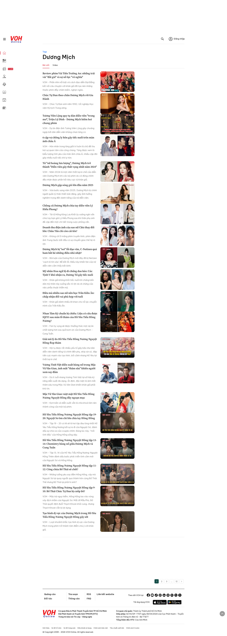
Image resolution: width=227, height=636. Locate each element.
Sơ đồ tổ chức (56, 628)
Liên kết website (105, 594)
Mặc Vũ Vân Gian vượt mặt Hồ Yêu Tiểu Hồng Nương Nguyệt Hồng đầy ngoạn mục (69, 395)
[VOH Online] (49, 614)
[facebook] (148, 595)
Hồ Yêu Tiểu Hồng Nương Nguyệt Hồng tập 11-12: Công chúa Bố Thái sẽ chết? (70, 467)
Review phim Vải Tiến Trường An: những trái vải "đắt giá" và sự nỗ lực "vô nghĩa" (69, 75)
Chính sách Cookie (132, 628)
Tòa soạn (73, 594)
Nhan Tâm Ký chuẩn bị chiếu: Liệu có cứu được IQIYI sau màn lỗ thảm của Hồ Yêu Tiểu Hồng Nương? (70, 317)
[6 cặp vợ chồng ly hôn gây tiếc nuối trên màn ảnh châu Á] (117, 146)
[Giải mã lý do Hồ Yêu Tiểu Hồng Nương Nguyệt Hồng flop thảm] (117, 347)
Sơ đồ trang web (69, 628)
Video (55, 65)
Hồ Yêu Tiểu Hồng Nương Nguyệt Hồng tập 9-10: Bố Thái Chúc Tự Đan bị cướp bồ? (69, 489)
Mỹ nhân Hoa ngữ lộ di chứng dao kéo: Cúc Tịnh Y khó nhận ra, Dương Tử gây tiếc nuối (68, 273)
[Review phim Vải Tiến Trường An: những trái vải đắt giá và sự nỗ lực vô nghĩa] (117, 81)
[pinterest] (160, 595)
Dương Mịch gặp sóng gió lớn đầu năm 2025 (68, 185)
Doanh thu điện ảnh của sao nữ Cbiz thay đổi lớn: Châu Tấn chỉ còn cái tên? (68, 229)
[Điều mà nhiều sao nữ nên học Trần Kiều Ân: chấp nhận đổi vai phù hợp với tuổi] (117, 301)
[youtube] (152, 595)
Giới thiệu (46, 628)
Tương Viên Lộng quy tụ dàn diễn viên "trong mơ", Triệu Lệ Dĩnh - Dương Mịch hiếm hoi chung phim (69, 119)
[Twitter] (175, 595)
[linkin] (164, 595)
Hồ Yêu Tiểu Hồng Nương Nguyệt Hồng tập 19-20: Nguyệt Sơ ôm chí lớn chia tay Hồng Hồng (70, 416)
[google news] (168, 595)
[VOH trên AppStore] (160, 602)
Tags (45, 52)
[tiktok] (156, 595)
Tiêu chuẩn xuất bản (117, 628)
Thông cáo (74, 598)
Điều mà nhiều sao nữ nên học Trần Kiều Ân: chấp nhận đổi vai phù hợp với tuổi (68, 294)
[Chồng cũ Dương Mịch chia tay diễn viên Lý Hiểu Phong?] (117, 214)
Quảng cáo (50, 594)
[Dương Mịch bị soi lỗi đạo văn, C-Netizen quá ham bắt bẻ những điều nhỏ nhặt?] (117, 257)
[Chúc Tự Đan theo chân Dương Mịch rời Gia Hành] (117, 103)
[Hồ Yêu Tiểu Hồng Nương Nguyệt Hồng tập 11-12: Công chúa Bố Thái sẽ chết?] (117, 474)
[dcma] (172, 595)
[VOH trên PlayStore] (174, 602)
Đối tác (48, 598)
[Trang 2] (181, 581)
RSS (89, 594)
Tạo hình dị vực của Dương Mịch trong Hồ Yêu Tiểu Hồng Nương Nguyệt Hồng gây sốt (69, 515)
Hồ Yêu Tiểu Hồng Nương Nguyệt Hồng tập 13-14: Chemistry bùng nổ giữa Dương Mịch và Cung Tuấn (70, 443)
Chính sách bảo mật (101, 628)
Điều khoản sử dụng (84, 628)
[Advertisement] (113, 559)
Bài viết (46, 65)
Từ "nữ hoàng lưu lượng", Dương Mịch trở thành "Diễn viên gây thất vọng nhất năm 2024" (70, 165)
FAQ (89, 598)
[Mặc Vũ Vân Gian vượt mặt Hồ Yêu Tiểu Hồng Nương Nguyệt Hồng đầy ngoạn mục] (117, 402)
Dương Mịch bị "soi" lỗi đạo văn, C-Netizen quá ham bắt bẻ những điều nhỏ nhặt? (70, 251)
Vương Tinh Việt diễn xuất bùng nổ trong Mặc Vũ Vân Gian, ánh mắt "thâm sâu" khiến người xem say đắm (69, 368)
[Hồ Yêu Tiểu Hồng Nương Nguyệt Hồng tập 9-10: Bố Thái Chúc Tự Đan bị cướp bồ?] (117, 496)
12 (176, 581)
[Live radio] (15, 69)
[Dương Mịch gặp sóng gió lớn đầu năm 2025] (117, 193)
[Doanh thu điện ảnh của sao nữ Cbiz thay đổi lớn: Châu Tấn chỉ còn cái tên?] (117, 235)
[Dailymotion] (179, 595)
